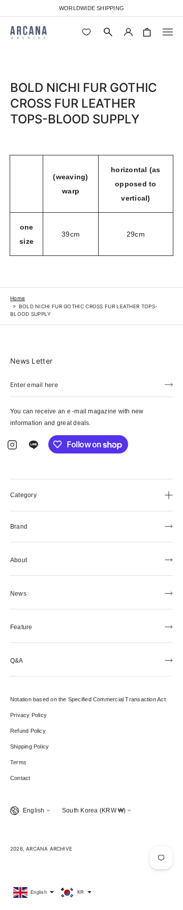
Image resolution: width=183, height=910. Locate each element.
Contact (20, 778)
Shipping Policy (29, 746)
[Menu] (167, 32)
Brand (18, 526)
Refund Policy (28, 731)
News (18, 593)
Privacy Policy (28, 715)
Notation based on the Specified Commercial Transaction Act (88, 699)
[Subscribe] (169, 384)
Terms (18, 762)
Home (17, 298)
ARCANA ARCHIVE (49, 849)
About (18, 560)
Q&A (16, 660)
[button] (108, 32)
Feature (21, 627)
